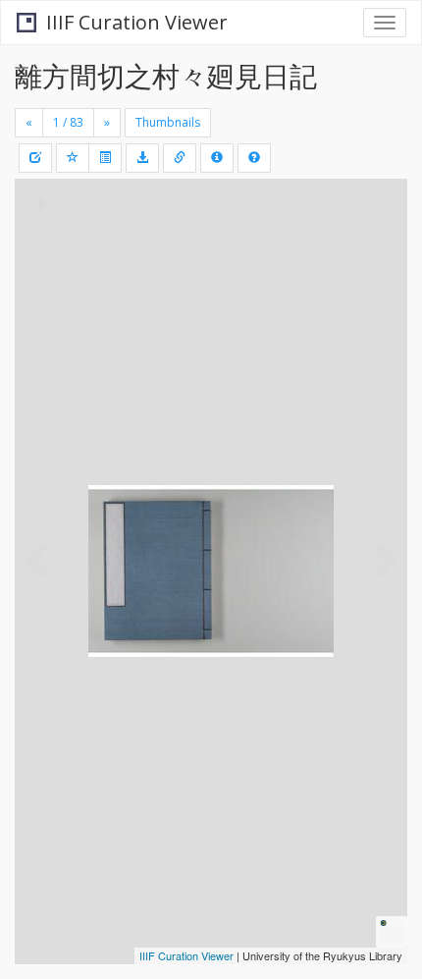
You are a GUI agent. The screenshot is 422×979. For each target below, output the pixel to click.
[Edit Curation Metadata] (35, 158)
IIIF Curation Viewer (137, 22)
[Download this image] (142, 158)
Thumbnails (167, 122)
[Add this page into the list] (72, 158)
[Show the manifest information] (217, 158)
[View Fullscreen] (41, 278)
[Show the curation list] (105, 158)
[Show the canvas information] (179, 158)
